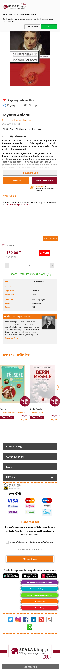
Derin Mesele (36, 409)
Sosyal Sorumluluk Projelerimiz (39, 595)
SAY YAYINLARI (11, 123)
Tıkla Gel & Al (39, 601)
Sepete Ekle (7, 417)
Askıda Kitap (39, 608)
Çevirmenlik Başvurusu (39, 589)
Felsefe (3, 409)
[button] (57, 387)
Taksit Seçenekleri (44, 180)
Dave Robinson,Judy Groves (14, 412)
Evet (49, 26)
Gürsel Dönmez (38, 412)
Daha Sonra (32, 26)
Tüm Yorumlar (51, 238)
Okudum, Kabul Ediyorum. (32, 542)
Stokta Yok (30, 666)
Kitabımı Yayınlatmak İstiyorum (39, 582)
